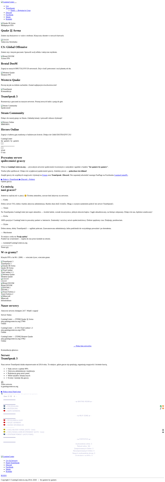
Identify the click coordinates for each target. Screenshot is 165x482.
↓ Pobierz (31, 179)
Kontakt (9, 19)
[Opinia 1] (2, 245)
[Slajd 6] (12, 146)
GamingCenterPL (121, 175)
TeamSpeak (10, 8)
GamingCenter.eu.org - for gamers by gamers (20, 394)
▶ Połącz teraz (7, 392)
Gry (7, 6)
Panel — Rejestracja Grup (21, 10)
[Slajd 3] (6, 146)
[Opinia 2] (4, 245)
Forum (44, 175)
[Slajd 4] (8, 146)
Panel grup (17, 392)
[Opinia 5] (10, 245)
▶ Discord (23, 179)
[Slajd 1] (2, 146)
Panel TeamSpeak (12, 463)
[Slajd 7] (13, 146)
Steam (8, 17)
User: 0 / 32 (8, 396)
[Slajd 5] (10, 146)
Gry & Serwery (12, 461)
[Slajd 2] (4, 146)
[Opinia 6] (12, 245)
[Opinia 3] (6, 245)
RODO (4, 476)
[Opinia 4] (8, 245)
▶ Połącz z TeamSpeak (10, 179)
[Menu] (16, 2)
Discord (9, 13)
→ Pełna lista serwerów (82, 346)
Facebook (9, 15)
